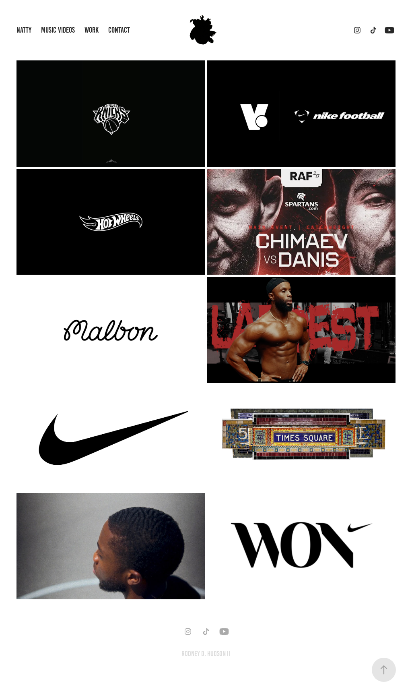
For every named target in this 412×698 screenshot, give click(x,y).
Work (91, 30)
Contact (119, 30)
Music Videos (58, 30)
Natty (23, 30)
